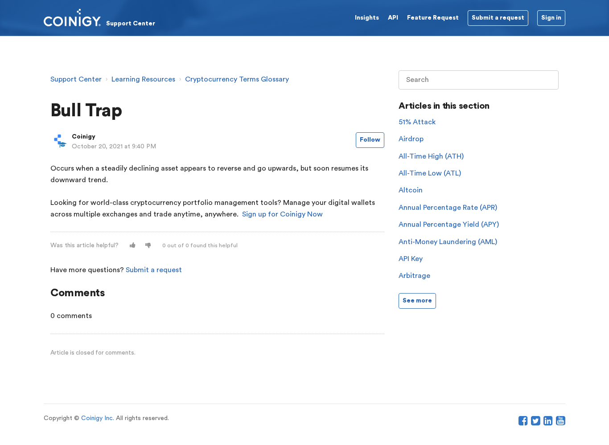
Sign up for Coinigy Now (282, 214)
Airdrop (411, 139)
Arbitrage (414, 275)
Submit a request (154, 270)
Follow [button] (370, 140)
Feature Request (433, 18)
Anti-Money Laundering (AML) (448, 241)
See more (417, 301)
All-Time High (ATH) (431, 156)
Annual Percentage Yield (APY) (449, 224)
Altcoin (411, 190)
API (393, 18)
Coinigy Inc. (97, 418)
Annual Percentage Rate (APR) (448, 207)
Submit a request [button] (498, 18)
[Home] (99, 17)
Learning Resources (143, 79)
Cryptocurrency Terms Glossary (237, 79)
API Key (411, 258)
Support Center (76, 79)
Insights (367, 18)
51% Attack (417, 122)
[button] (133, 245)
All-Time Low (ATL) (430, 173)
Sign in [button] (551, 18)
